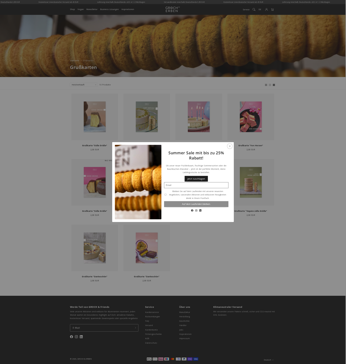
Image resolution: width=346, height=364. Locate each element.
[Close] (229, 146)
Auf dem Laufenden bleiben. (196, 204)
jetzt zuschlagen (196, 178)
